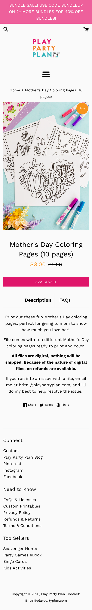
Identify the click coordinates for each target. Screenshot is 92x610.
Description (38, 300)
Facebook (12, 476)
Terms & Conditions (22, 525)
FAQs (65, 300)
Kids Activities (17, 568)
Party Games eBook (22, 555)
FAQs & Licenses (19, 499)
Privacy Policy (17, 512)
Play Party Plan (53, 594)
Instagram (13, 470)
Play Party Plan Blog (23, 457)
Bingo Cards (15, 561)
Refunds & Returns (22, 519)
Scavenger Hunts (20, 548)
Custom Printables (21, 506)
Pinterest (12, 463)
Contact (11, 450)
